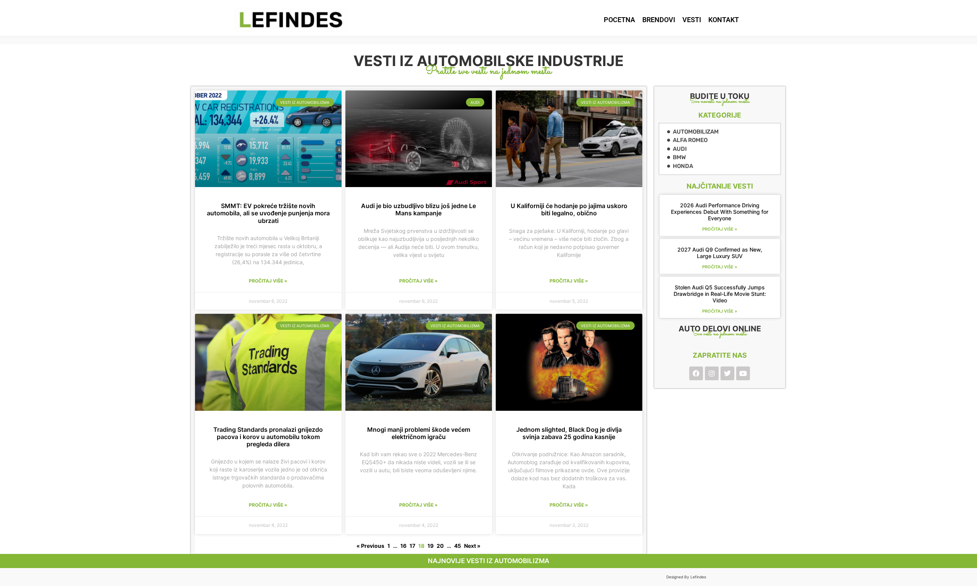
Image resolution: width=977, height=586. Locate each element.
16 (403, 545)
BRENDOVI (658, 20)
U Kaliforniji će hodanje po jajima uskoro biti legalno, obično (569, 209)
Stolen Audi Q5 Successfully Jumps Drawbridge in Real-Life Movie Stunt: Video (720, 293)
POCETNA (619, 20)
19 (430, 545)
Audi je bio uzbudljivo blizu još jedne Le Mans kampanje (418, 209)
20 (440, 545)
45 (457, 545)
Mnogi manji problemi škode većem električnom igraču (418, 433)
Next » (472, 545)
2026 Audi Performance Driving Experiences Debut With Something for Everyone (719, 211)
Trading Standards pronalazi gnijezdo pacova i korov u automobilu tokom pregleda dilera (268, 437)
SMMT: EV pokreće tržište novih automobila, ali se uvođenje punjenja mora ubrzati (268, 213)
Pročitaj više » (268, 281)
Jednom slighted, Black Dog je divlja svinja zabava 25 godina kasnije (569, 433)
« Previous (370, 545)
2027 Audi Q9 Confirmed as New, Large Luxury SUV (719, 252)
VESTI (691, 20)
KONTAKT (723, 20)
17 (412, 545)
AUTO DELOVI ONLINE (720, 328)
